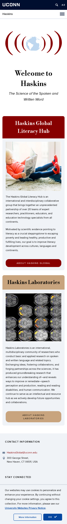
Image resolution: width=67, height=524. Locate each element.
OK (50, 517)
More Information (27, 517)
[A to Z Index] (63, 5)
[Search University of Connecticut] (56, 5)
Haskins (7, 14)
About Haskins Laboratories (33, 417)
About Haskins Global (34, 263)
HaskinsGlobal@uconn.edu (22, 452)
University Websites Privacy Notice (25, 508)
